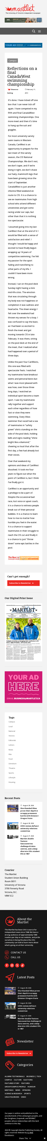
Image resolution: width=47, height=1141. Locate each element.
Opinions (26, 1090)
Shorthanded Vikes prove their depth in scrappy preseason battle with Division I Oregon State (29, 813)
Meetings (9, 1090)
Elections (28, 1080)
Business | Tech (34, 1076)
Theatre (12, 768)
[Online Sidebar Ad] (23, 702)
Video (23, 1097)
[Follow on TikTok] (22, 965)
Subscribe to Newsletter (20, 583)
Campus (13, 60)
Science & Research (13, 1093)
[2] (23, 559)
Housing (12, 782)
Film (10, 754)
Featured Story (12, 1083)
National (12, 731)
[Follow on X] (17, 965)
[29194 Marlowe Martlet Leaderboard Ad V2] (23, 21)
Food (11, 759)
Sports (11, 773)
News (11, 749)
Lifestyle (12, 777)
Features (25, 1083)
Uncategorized (12, 1097)
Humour (31, 1086)
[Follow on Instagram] (12, 965)
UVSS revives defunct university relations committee (29, 828)
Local (11, 726)
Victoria (11, 735)
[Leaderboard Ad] (23, 46)
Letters (11, 745)
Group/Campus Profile (15, 1086)
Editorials (12, 740)
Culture (18, 1080)
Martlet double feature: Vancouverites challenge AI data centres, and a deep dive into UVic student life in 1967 (30, 846)
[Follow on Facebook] (7, 965)
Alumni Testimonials (15, 1076)
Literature (12, 763)
